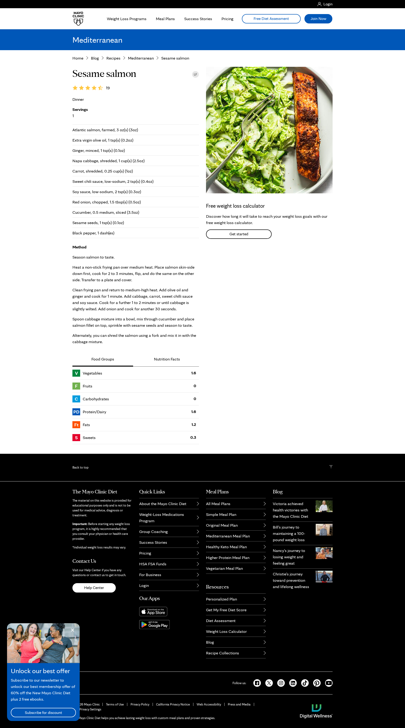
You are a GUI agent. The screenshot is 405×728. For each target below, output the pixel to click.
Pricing (227, 18)
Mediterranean (141, 58)
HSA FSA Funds (152, 563)
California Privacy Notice (173, 704)
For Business (150, 574)
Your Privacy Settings (86, 709)
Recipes (113, 58)
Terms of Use (115, 704)
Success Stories (198, 18)
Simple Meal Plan (221, 514)
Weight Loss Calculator (226, 631)
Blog (95, 58)
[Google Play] (169, 624)
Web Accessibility (209, 704)
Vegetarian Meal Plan (224, 568)
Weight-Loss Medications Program (161, 517)
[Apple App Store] (169, 611)
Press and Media (239, 704)
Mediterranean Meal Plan (228, 535)
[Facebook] (256, 682)
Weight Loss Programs (126, 18)
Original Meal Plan (222, 525)
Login (144, 585)
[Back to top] (331, 467)
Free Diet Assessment (271, 18)
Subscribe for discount (43, 712)
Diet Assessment (221, 620)
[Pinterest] (315, 682)
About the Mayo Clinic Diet (162, 503)
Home (77, 58)
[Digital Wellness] (316, 711)
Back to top (80, 467)
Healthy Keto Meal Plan (226, 546)
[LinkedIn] (291, 682)
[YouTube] (327, 682)
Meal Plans (165, 18)
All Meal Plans (218, 503)
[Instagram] (279, 682)
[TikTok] (303, 682)
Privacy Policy (140, 704)
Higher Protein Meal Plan (227, 557)
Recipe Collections (222, 652)
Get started (238, 234)
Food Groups (102, 358)
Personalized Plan (221, 599)
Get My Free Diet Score (226, 609)
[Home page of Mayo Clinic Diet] (76, 19)
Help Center (94, 587)
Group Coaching (153, 531)
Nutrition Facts (167, 358)
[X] (268, 682)
